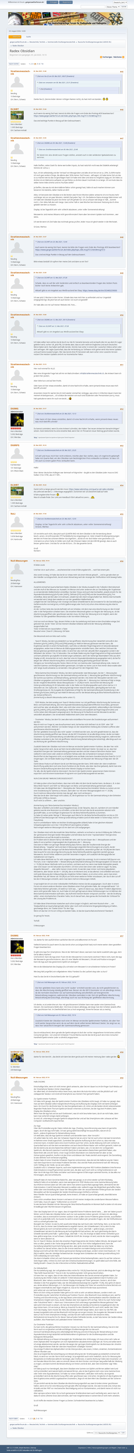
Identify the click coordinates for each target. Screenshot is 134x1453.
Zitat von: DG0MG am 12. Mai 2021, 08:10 (52, 320)
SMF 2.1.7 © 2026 (12, 1448)
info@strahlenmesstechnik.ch (92, 373)
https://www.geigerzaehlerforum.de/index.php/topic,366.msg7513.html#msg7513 (67, 116)
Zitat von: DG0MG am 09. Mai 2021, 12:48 (52, 143)
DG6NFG (15, 445)
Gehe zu (90, 1433)
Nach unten (14, 64)
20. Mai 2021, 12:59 (40, 273)
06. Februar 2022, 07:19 (41, 1077)
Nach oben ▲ (122, 1448)
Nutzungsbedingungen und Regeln (104, 1448)
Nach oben (13, 1419)
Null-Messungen (19, 560)
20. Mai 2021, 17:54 (40, 514)
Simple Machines (24, 1448)
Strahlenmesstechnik (20, 72)
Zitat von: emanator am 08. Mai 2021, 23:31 (54, 82)
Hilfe (89, 1448)
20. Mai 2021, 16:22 (40, 485)
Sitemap (33, 1448)
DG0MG (14, 408)
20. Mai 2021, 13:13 (40, 364)
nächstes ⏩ (118, 57)
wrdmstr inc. (17, 1051)
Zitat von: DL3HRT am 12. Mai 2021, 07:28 (52, 278)
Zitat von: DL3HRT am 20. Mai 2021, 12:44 (52, 242)
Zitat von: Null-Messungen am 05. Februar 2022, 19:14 (56, 982)
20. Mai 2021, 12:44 (40, 109)
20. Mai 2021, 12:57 (40, 237)
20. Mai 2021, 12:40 (40, 71)
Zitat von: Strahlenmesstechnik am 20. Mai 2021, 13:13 (56, 414)
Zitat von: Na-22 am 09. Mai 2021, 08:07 (51, 76)
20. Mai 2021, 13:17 (40, 409)
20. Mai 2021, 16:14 (40, 445)
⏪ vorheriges (106, 57)
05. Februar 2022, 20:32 (41, 1052)
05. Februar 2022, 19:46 (41, 936)
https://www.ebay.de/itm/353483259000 (100, 290)
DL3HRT (15, 109)
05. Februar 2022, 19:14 (41, 561)
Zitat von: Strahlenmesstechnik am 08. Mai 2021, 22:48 (58, 149)
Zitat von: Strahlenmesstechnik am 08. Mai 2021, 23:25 (56, 450)
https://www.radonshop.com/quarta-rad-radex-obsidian (91, 489)
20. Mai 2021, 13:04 (40, 315)
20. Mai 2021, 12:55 (40, 138)
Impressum (82, 1448)
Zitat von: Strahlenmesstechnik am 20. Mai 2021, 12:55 (56, 519)
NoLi (13, 513)
